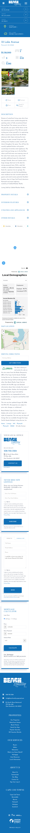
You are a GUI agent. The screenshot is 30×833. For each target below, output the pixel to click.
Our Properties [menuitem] (15, 720)
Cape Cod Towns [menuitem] (15, 794)
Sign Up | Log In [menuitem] (15, 782)
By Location (6, 15)
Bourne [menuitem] (15, 799)
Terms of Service (14, 597)
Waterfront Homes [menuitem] (14, 722)
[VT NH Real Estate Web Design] (15, 821)
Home (3, 423)
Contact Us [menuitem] (15, 779)
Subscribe (12, 521)
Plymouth (19, 423)
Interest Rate (7, 637)
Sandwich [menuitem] (15, 807)
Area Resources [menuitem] (15, 757)
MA (14, 423)
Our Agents (7, 467)
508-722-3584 (10, 451)
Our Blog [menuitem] (15, 777)
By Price (5, 21)
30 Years (8, 619)
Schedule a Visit (20, 538)
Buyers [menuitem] (15, 745)
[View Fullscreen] (3, 337)
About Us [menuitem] (15, 772)
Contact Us (12, 463)
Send (13, 590)
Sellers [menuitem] (15, 747)
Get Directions (15, 363)
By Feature (5, 10)
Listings (9, 423)
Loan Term (7, 615)
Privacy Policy (7, 514)
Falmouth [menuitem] (15, 802)
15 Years (15, 619)
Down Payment (8, 630)
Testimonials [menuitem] (15, 774)
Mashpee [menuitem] (15, 804)
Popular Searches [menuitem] (15, 729)
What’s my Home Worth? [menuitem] (15, 752)
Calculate (13, 648)
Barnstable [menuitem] (15, 797)
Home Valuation (16, 33)
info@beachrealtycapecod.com (15, 698)
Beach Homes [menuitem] (15, 725)
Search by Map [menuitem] (15, 727)
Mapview (12, 26)
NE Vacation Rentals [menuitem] (15, 732)
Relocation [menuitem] (15, 749)
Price (5, 624)
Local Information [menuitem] (15, 759)
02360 (12, 426)
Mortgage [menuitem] (15, 754)
